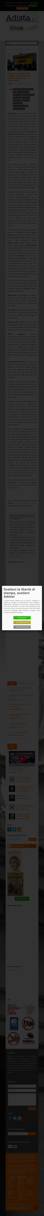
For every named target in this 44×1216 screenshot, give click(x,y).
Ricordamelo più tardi (22, 622)
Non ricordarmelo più (22, 627)
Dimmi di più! (22, 618)
